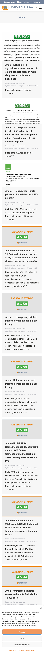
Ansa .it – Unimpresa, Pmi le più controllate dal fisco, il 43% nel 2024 (21, 194)
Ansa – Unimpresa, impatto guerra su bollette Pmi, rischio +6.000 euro (21, 594)
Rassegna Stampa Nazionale (15, 83)
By (15, 86)
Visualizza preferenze (22, 645)
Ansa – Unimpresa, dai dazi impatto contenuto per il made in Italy (21, 384)
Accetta (22, 632)
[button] (40, 608)
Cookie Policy (12, 650)
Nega (22, 638)
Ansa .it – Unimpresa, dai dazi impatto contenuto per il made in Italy (21, 321)
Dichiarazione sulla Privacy (26, 650)
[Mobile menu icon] (40, 7)
